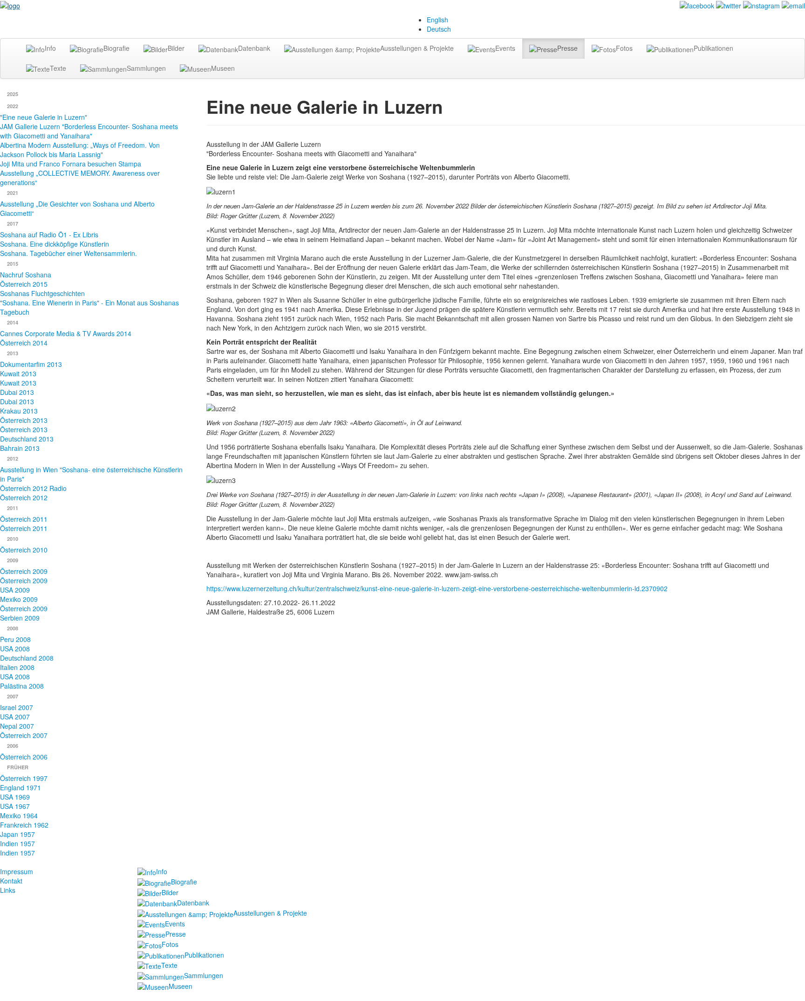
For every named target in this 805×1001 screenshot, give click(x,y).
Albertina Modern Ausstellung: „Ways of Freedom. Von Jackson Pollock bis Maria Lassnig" (80, 149)
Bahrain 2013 (20, 448)
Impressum (16, 871)
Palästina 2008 (22, 685)
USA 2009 (15, 589)
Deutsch (439, 29)
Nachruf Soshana (25, 274)
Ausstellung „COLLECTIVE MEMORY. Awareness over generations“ (80, 177)
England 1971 (20, 787)
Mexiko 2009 (19, 599)
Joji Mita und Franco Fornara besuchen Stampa (70, 163)
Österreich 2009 (24, 571)
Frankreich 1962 (24, 824)
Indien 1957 (17, 843)
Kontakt (11, 880)
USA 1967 (15, 806)
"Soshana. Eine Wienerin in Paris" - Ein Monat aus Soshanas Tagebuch (89, 307)
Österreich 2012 (24, 497)
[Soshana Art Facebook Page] (697, 4)
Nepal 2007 (17, 726)
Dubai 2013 (17, 392)
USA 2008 (15, 648)
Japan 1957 (17, 834)
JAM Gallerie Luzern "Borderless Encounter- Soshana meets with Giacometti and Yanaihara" (89, 131)
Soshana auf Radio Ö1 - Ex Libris (49, 234)
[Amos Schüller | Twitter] (728, 4)
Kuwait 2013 (18, 373)
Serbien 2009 (20, 617)
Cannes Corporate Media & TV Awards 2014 (65, 333)
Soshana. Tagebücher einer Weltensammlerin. (68, 253)
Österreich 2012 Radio (33, 488)
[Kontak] (793, 4)
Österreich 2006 (24, 756)
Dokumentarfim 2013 (31, 364)
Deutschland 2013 (27, 438)
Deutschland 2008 (27, 658)
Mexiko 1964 (19, 815)
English (437, 19)
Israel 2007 (16, 707)
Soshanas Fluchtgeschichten (42, 293)
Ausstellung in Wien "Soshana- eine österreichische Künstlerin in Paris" (91, 474)
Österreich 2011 (24, 519)
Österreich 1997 (24, 778)
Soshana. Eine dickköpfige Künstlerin (54, 244)
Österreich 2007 (24, 735)
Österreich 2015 (24, 284)
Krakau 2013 (19, 410)
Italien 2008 (17, 667)
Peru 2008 (15, 639)
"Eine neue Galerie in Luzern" (43, 117)
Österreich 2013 (24, 420)
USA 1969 (15, 796)
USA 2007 (15, 716)
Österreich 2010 (24, 549)
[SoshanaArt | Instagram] (761, 4)
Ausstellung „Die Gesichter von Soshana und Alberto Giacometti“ (77, 208)
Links (7, 890)
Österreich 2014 (24, 342)
